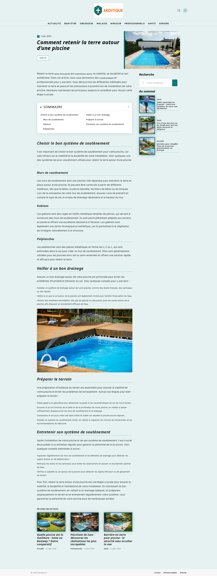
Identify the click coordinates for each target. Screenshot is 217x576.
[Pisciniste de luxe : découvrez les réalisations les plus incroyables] (85, 522)
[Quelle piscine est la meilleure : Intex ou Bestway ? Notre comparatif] (51, 522)
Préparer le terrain (94, 119)
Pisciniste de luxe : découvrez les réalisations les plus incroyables (83, 539)
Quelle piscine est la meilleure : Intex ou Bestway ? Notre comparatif (50, 539)
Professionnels (76, 549)
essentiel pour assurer (83, 74)
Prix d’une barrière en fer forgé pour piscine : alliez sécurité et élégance (168, 126)
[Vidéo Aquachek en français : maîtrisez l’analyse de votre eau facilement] (147, 104)
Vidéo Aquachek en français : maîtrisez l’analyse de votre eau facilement (167, 105)
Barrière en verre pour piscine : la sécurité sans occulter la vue (118, 539)
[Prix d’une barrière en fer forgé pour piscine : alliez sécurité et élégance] (147, 125)
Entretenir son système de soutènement (105, 124)
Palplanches (48, 129)
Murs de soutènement (53, 119)
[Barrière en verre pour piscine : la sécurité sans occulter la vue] (118, 522)
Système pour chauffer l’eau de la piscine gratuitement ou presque (167, 147)
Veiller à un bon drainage (98, 114)
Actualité (40, 549)
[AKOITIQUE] (108, 10)
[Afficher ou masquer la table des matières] (95, 106)
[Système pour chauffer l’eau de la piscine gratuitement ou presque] (147, 146)
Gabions (47, 124)
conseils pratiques (106, 78)
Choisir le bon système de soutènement (59, 114)
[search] (179, 10)
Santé (43, 58)
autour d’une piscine (62, 74)
